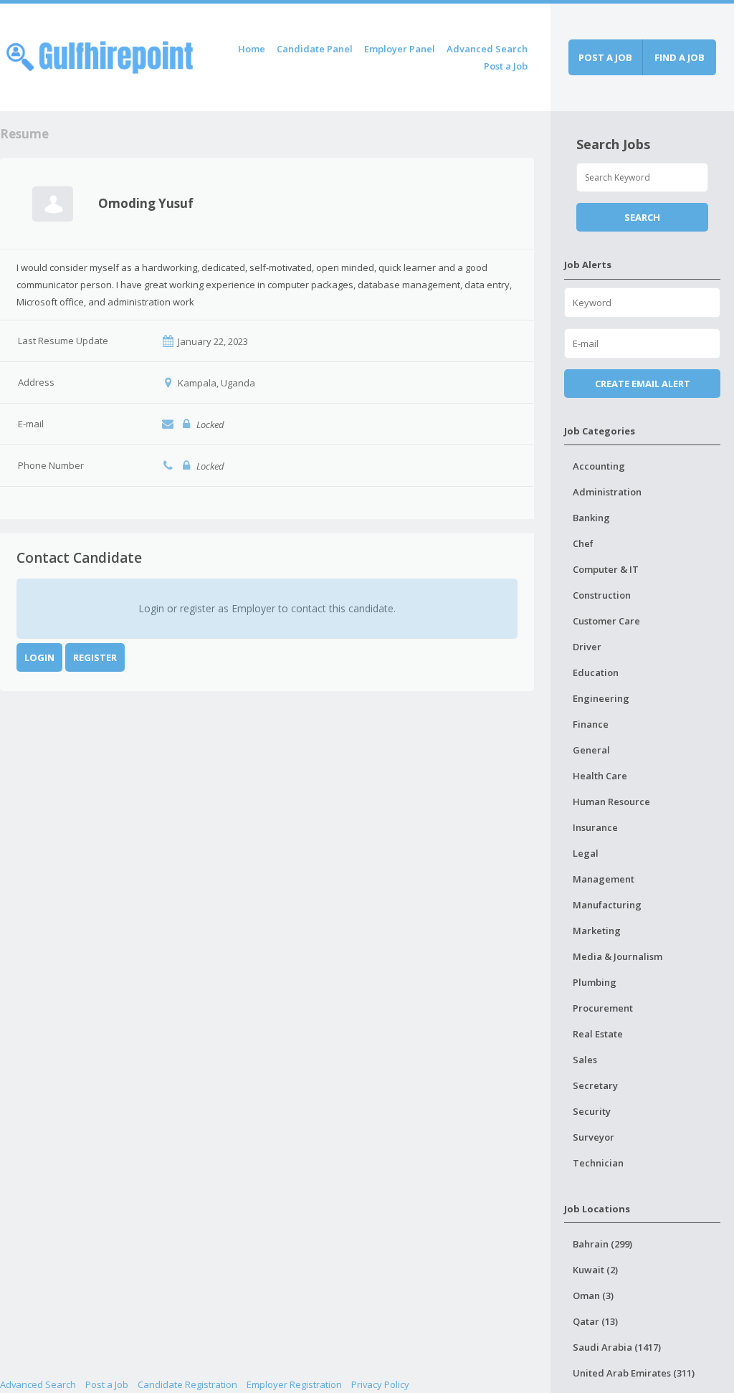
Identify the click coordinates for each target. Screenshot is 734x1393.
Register (95, 657)
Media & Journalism (617, 956)
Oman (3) (593, 1295)
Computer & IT (606, 569)
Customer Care (606, 620)
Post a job (605, 57)
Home (251, 48)
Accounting (599, 466)
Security (592, 1111)
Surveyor (593, 1137)
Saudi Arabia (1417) (617, 1347)
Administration (607, 491)
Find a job (679, 57)
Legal (586, 853)
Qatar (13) (595, 1321)
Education (596, 672)
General (591, 749)
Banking (591, 517)
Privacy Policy (380, 1384)
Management (603, 879)
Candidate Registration (187, 1384)
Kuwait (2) (595, 1269)
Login (39, 657)
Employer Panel (399, 48)
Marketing (597, 930)
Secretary (595, 1085)
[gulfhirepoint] (99, 54)
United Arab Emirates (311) (634, 1372)
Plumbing (594, 982)
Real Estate (598, 1033)
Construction (602, 595)
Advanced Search (487, 48)
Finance (591, 724)
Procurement (603, 1008)
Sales (585, 1059)
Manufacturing (607, 904)
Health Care (600, 775)
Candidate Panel (315, 48)
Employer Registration (294, 1384)
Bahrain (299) (602, 1243)
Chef (583, 543)
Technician (598, 1162)
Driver (587, 646)
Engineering (601, 698)
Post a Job (506, 66)
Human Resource (611, 801)
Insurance (595, 827)
